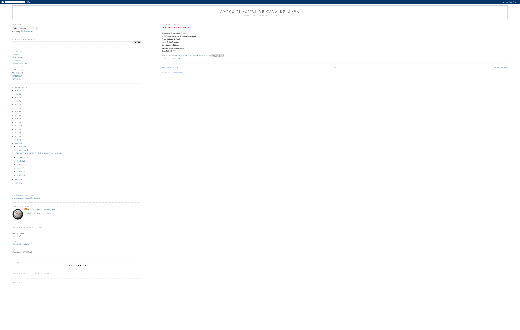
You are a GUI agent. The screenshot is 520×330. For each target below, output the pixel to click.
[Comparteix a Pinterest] (223, 55)
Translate (29, 31)
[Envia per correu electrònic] (212, 55)
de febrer (20, 175)
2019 (16, 108)
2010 (16, 140)
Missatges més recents (170, 67)
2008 (16, 179)
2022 (16, 104)
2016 (16, 118)
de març (20, 171)
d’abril (19, 168)
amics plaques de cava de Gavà (41, 209)
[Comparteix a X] (217, 55)
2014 (16, 125)
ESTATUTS (16, 57)
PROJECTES (16, 73)
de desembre (21, 146)
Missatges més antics (500, 67)
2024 (16, 97)
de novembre (22, 150)
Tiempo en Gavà (76, 266)
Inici (335, 67)
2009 (16, 143)
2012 (16, 133)
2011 (16, 136)
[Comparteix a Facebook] (220, 55)
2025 (16, 94)
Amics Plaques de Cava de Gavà (260, 11)
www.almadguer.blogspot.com (23, 195)
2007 (16, 183)
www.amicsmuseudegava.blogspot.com (26, 198)
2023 (16, 101)
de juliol (20, 161)
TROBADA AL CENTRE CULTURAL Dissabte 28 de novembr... (39, 153)
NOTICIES (16, 69)
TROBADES (176, 58)
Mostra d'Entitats (18, 63)
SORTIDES (16, 76)
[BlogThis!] (215, 55)
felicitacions (16, 60)
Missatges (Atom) (179, 72)
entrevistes (16, 54)
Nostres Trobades (18, 66)
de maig (20, 164)
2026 (16, 90)
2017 (16, 115)
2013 (16, 129)
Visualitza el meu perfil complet (40, 213)
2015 (16, 122)
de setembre (21, 157)
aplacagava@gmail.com (20, 244)
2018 (16, 111)
